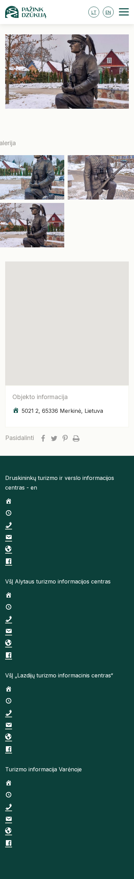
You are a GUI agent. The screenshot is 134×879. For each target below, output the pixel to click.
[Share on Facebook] (42, 437)
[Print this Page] (75, 437)
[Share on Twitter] (53, 437)
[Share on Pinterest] (64, 437)
